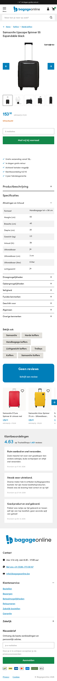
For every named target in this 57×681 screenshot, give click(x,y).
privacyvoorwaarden (12, 654)
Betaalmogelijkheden (13, 598)
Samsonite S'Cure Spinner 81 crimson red (12, 414)
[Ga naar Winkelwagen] (53, 8)
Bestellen (7, 588)
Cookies (16, 677)
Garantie (7, 613)
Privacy (6, 677)
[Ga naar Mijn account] (48, 9)
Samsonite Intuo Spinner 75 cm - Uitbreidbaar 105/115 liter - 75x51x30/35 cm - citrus (39, 415)
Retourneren (9, 603)
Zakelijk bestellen (11, 608)
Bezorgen (7, 593)
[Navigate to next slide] (54, 402)
